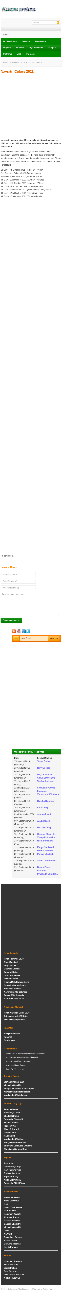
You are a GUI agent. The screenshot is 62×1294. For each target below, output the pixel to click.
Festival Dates (10, 41)
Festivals (26, 41)
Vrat (19, 54)
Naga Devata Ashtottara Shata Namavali (22, 1057)
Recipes (52, 48)
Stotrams (7, 54)
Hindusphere (12, 1289)
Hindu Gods (40, 41)
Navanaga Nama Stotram (16, 1065)
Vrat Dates (31, 54)
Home (6, 35)
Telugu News (48, 1289)
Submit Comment (11, 620)
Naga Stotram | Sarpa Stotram (18, 1061)
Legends (7, 48)
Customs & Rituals (17, 63)
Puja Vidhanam (36, 48)
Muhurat (20, 48)
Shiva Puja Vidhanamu (14, 1069)
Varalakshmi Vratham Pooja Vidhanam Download (25, 1053)
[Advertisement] (31, 106)
